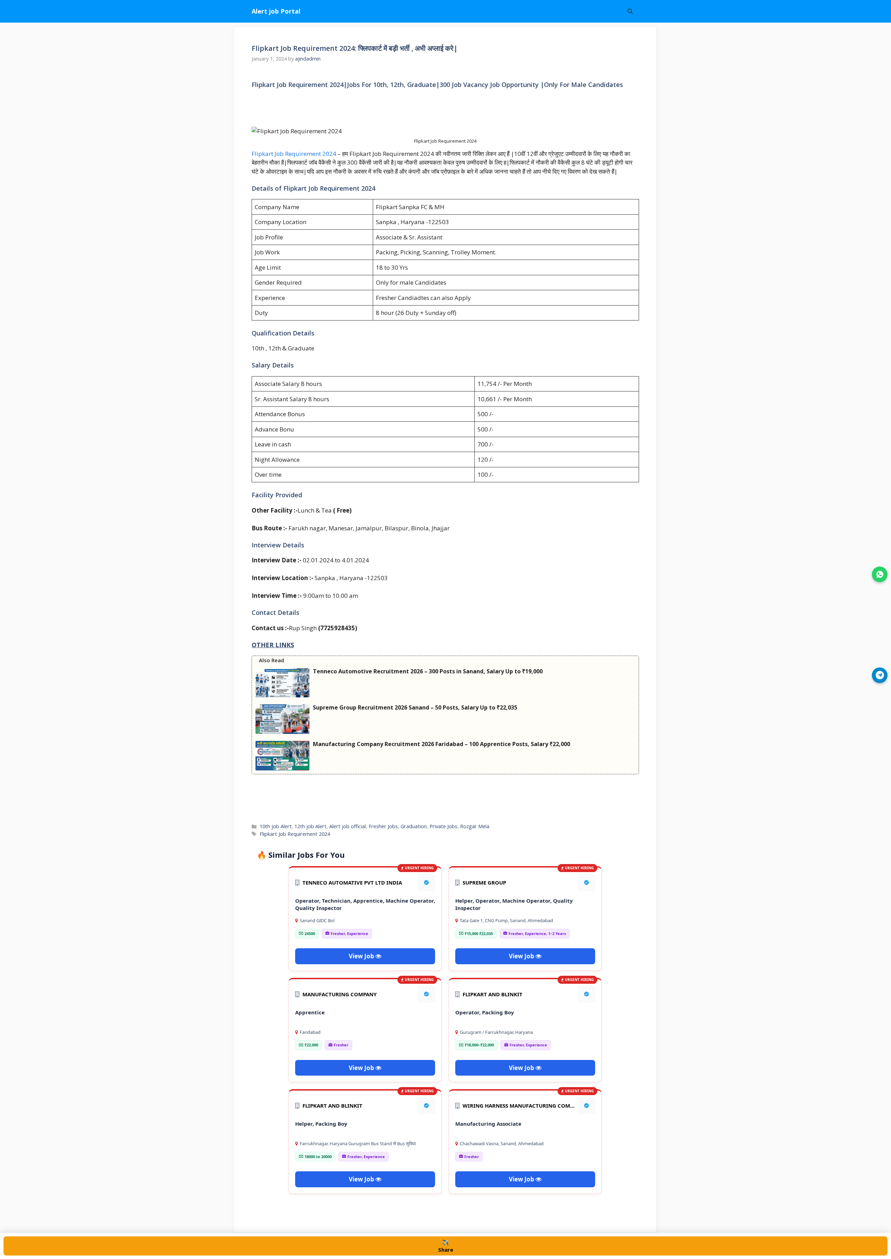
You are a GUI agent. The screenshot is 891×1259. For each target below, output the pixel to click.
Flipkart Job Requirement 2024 (295, 154)
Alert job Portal (276, 11)
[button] (630, 11)
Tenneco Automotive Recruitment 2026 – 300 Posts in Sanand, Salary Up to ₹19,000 (428, 671)
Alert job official (347, 826)
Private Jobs (443, 826)
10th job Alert (276, 826)
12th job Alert (310, 826)
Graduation (414, 826)
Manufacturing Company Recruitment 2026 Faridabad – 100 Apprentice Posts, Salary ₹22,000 (441, 744)
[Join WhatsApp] (880, 574)
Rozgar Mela (474, 826)
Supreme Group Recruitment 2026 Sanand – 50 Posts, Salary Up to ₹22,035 (415, 707)
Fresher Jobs (383, 826)
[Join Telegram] (880, 675)
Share (445, 1245)
